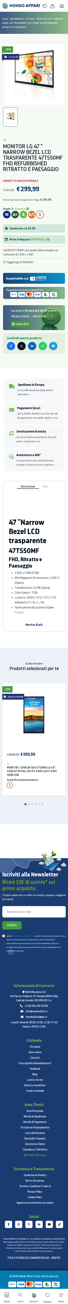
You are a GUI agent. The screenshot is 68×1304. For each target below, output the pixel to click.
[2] (29, 804)
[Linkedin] (39, 1224)
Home (5, 18)
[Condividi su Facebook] (11, 346)
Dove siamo (35, 1052)
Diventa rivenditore (35, 1085)
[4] (36, 804)
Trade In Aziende (35, 1090)
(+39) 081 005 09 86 (36, 1006)
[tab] (10, 117)
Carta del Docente (35, 1133)
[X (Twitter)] (28, 1224)
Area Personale (35, 1111)
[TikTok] (59, 1224)
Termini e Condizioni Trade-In (35, 1186)
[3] (32, 804)
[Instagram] (18, 1224)
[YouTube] (49, 1224)
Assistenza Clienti (35, 1144)
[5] (39, 804)
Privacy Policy (34, 1191)
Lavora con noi (35, 1079)
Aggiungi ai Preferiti (20, 262)
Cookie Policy (35, 1197)
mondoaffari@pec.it (36, 1017)
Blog (34, 1074)
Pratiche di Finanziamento (35, 1127)
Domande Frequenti (35, 1138)
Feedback (35, 1068)
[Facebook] (8, 1224)
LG (8, 763)
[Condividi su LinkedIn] (32, 346)
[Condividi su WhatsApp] (43, 346)
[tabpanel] (34, 74)
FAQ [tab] (45, 486)
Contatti (35, 1057)
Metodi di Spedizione (35, 1116)
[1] (25, 804)
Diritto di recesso (35, 1180)
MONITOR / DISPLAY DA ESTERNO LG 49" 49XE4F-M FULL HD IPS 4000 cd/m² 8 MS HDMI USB (32, 771)
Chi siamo (35, 1046)
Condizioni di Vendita (35, 1175)
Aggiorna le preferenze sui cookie (35, 1202)
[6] (42, 804)
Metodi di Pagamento (35, 1122)
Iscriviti (12, 925)
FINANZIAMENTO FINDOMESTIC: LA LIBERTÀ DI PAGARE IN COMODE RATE (34, 1239)
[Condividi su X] (21, 346)
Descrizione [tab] (28, 486)
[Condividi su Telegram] (53, 346)
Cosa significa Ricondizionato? (35, 1063)
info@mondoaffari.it (37, 1011)
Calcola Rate (22, 324)
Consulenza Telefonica (35, 1149)
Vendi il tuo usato (36, 1155)
